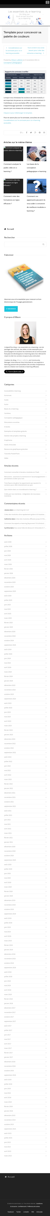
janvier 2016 (8, 1111)
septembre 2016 (10, 1075)
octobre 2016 (9, 1071)
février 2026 (8, 569)
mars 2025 (8, 618)
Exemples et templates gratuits (15, 431)
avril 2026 (7, 560)
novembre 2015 (10, 1120)
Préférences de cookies (33, 1206)
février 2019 (8, 945)
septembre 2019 (10, 914)
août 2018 (7, 972)
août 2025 (7, 596)
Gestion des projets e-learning (15, 436)
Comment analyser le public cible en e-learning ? (12, 167)
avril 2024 (7, 667)
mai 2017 (7, 1039)
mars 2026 (8, 564)
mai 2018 (7, 985)
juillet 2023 (8, 708)
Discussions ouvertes (11, 422)
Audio (6, 400)
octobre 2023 (9, 694)
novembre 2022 (10, 744)
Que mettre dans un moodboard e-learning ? (20, 489)
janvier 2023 (8, 735)
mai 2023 (7, 717)
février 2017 (8, 1053)
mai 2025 (7, 609)
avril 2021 (7, 829)
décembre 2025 (9, 578)
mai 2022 (7, 770)
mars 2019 (8, 941)
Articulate (39, 1212)
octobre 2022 (9, 748)
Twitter (18, 1212)
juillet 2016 (8, 1084)
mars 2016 (8, 1102)
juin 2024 (7, 658)
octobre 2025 (9, 587)
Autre (6, 404)
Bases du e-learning (11, 409)
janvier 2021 (8, 842)
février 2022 (8, 784)
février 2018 (8, 999)
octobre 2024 (9, 640)
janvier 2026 (8, 573)
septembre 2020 (10, 860)
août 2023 (7, 703)
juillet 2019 (8, 923)
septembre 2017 (10, 1021)
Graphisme (8, 440)
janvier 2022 (8, 788)
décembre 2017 (9, 1008)
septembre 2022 (10, 752)
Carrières (7, 413)
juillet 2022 (8, 761)
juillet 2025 (8, 600)
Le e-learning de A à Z (21, 510)
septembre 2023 (10, 699)
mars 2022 (8, 779)
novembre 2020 (10, 851)
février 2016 (8, 1106)
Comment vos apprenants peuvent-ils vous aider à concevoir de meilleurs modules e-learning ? (36, 203)
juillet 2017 (8, 1030)
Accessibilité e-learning (12, 391)
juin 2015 (7, 1142)
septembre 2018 (10, 968)
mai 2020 (7, 878)
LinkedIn (26, 1212)
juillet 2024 (8, 654)
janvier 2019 (8, 950)
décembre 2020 (9, 847)
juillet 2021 (8, 815)
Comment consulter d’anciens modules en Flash (21, 472)
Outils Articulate (10, 445)
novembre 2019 (10, 905)
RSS (33, 1212)
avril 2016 (7, 1097)
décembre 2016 (9, 1062)
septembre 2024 (10, 645)
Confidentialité (22, 1206)
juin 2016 (7, 1089)
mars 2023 (8, 726)
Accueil (10, 229)
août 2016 (7, 1080)
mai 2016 (7, 1093)
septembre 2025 (10, 591)
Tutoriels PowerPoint (12, 454)
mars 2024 (8, 672)
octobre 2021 (9, 802)
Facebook (11, 1212)
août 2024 (7, 649)
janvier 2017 (8, 1057)
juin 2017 (7, 1035)
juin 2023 (7, 712)
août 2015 (7, 1133)
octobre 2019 (9, 909)
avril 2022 (7, 775)
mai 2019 (7, 932)
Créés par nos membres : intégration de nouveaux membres (22, 495)
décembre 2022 (9, 739)
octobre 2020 (9, 856)
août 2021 (7, 811)
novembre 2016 (10, 1066)
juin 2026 (7, 551)
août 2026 (7, 542)
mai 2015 (7, 1147)
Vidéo (6, 458)
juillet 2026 (8, 546)
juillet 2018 (8, 977)
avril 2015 (7, 1151)
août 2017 (7, 1026)
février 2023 (8, 730)
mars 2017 (8, 1048)
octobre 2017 (9, 1017)
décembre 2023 (9, 685)
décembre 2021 (9, 793)
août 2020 (7, 865)
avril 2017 (7, 1044)
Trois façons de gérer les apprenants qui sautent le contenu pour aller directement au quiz (22, 484)
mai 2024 (7, 663)
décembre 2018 (9, 954)
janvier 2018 (8, 1003)
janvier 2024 (8, 681)
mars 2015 (8, 1156)
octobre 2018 (9, 963)
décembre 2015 (9, 1115)
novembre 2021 (10, 797)
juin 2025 (7, 605)
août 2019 (7, 918)
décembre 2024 (9, 632)
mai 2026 (7, 555)
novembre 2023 (10, 690)
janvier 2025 (8, 627)
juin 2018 (7, 981)
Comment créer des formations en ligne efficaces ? (12, 200)
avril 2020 (7, 882)
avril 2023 (7, 721)
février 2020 (8, 891)
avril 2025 (7, 614)
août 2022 (7, 757)
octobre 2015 (9, 1124)
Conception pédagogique (13, 63)
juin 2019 (7, 927)
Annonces (7, 395)
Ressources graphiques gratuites (16, 449)
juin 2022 (7, 766)
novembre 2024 (10, 636)
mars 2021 (8, 833)
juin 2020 (7, 873)
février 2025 (8, 623)
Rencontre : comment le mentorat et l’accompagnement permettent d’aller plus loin (24, 478)
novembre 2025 (10, 582)
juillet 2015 (8, 1138)
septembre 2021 (10, 806)
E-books (7, 427)
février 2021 (8, 838)
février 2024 (8, 676)
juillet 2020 (8, 869)
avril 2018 (7, 990)
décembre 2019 (9, 900)
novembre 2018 (10, 959)
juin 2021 (7, 820)
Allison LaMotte (17, 60)
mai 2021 (7, 824)
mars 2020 (8, 887)
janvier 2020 (8, 896)
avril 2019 (7, 936)
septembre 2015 (10, 1129)
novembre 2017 (10, 1012)
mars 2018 (8, 994)
